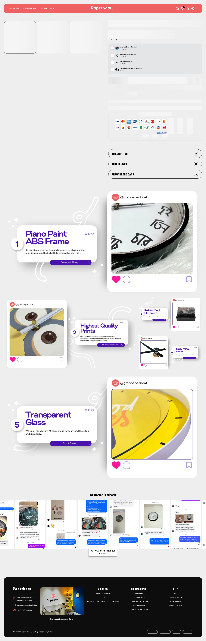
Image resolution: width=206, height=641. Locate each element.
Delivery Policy (139, 605)
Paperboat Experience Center (62, 619)
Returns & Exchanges (139, 601)
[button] (155, 87)
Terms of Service (175, 605)
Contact (103, 597)
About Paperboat (103, 593)
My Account (139, 593)
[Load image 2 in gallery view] (53, 37)
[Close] (23, 629)
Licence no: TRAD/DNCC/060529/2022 (103, 601)
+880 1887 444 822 (24, 610)
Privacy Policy (175, 601)
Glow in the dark (175, 597)
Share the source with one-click (124, 94)
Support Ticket (139, 597)
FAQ (175, 593)
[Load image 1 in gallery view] (20, 37)
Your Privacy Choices (139, 609)
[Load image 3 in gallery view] (86, 37)
